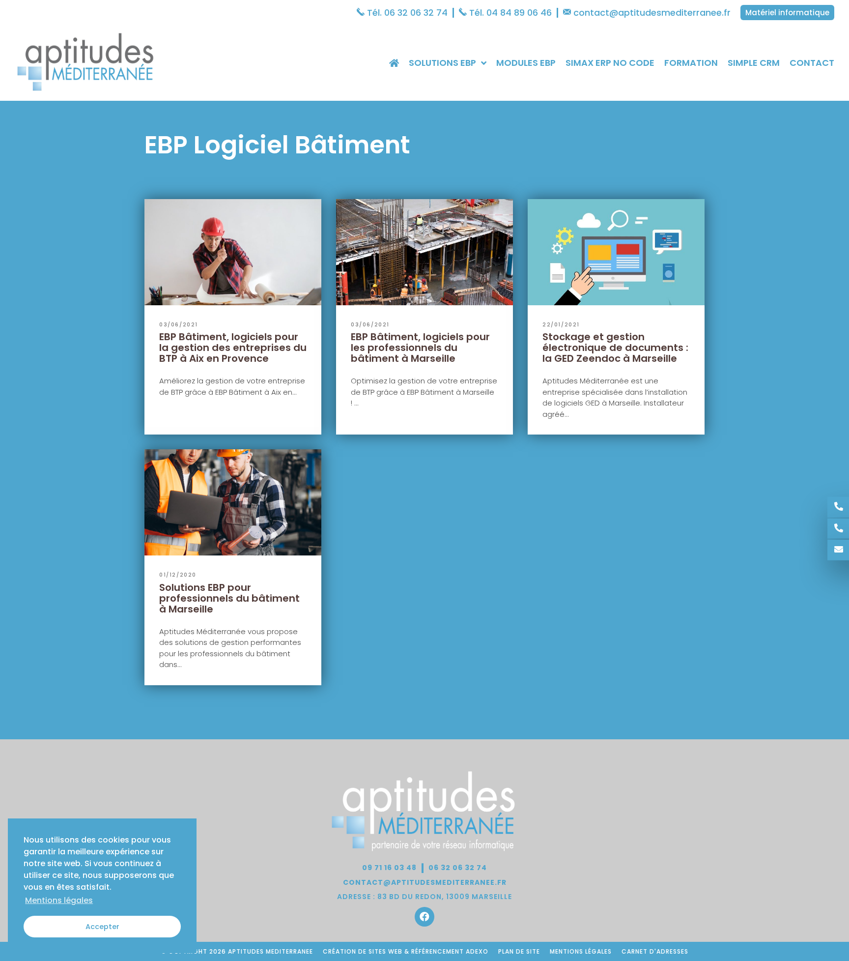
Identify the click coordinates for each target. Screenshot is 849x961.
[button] (787, 12)
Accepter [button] (102, 927)
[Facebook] (424, 917)
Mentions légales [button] (59, 900)
